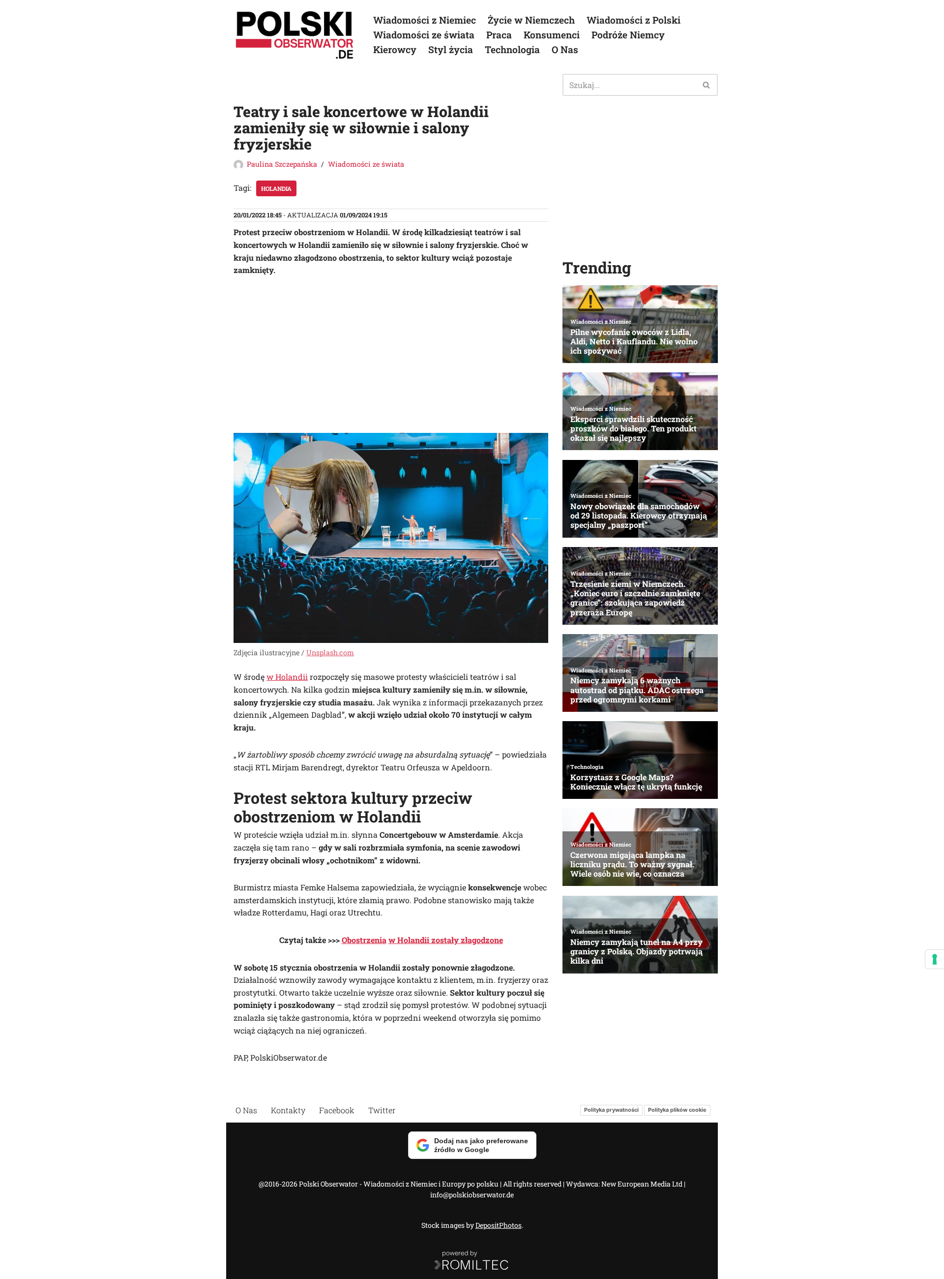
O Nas (565, 49)
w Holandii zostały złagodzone (445, 940)
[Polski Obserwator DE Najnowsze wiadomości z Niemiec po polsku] (295, 35)
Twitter (382, 1110)
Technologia (512, 49)
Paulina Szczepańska (282, 164)
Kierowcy (394, 49)
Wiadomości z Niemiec (424, 20)
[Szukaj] (707, 85)
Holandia (276, 188)
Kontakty (288, 1110)
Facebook (336, 1110)
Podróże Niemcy (628, 35)
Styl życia (450, 49)
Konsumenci (552, 35)
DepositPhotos (498, 1225)
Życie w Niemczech (531, 20)
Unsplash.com (330, 652)
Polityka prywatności (611, 1109)
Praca (499, 35)
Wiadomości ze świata (423, 35)
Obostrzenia (364, 940)
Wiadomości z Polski (633, 20)
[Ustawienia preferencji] (934, 959)
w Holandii (287, 676)
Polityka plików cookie (677, 1109)
